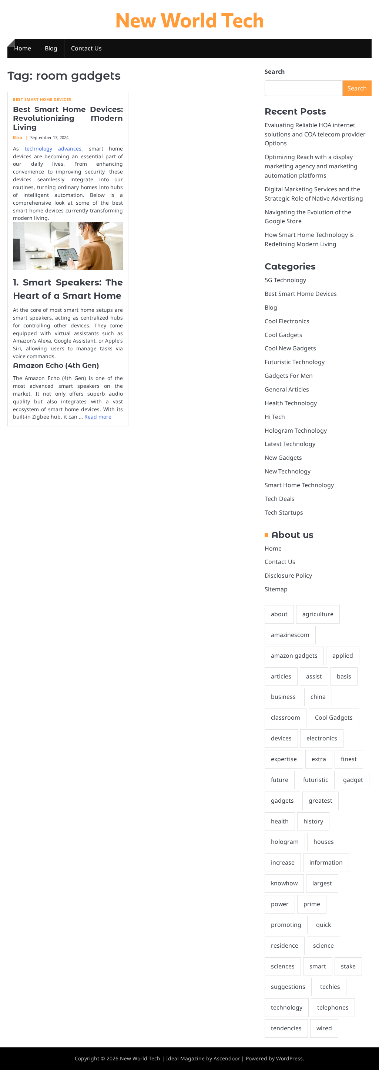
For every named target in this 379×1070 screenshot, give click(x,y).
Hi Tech (275, 417)
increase (283, 862)
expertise (284, 759)
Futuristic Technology (295, 362)
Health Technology (291, 403)
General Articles (287, 389)
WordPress (289, 1058)
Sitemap (276, 589)
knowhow (284, 883)
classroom (285, 717)
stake (348, 966)
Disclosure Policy (288, 575)
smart (317, 966)
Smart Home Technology (299, 485)
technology (286, 1007)
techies (330, 987)
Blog (51, 48)
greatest (320, 800)
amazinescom (290, 635)
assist (314, 676)
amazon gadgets (294, 655)
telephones (333, 1007)
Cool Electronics (287, 321)
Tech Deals (280, 499)
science (323, 945)
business (283, 697)
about (279, 614)
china (318, 697)
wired (324, 1028)
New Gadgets (283, 457)
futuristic (315, 780)
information (326, 862)
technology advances (53, 148)
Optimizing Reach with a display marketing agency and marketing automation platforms (311, 166)
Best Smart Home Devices (42, 100)
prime (311, 904)
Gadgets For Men (289, 375)
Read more (97, 416)
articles (281, 676)
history (313, 821)
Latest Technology (290, 444)
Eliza (17, 137)
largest (322, 883)
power (280, 904)
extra (319, 759)
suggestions (288, 987)
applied (342, 655)
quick (323, 925)
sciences (283, 966)
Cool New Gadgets (290, 348)
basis (344, 676)
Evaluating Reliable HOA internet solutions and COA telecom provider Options (315, 134)
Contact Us (86, 48)
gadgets (282, 800)
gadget (353, 780)
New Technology (288, 471)
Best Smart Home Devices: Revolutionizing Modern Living (68, 118)
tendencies (286, 1028)
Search (275, 71)
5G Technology (285, 280)
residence (284, 945)
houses (323, 842)
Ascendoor (227, 1058)
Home (22, 48)
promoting (286, 925)
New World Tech (189, 19)
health (280, 821)
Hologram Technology (296, 430)
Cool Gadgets (283, 335)
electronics (321, 738)
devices (281, 738)
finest (349, 759)
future (279, 780)
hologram (285, 842)
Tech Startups (284, 512)
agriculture (317, 614)
